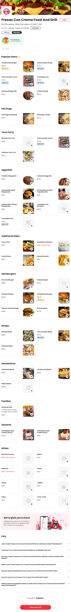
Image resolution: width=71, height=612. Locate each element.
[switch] (12, 32)
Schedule (35, 28)
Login (64, 20)
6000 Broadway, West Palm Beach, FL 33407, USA (21, 24)
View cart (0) (35, 607)
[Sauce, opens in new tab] (40, 598)
